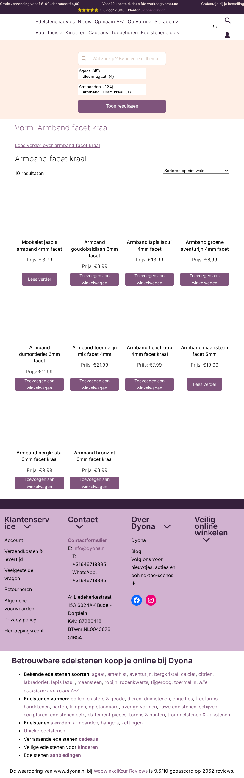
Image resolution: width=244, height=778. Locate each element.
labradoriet (36, 682)
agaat (98, 674)
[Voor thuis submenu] (61, 32)
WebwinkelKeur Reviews (121, 771)
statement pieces (107, 715)
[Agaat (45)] (112, 71)
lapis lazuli (63, 682)
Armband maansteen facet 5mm (204, 350)
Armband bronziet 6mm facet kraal (94, 456)
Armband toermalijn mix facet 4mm (94, 350)
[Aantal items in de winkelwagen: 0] (215, 27)
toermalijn (185, 682)
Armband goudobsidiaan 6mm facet (94, 248)
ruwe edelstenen (177, 707)
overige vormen (139, 707)
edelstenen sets (67, 715)
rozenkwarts (134, 682)
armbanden (85, 723)
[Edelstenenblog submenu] (178, 32)
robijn (110, 682)
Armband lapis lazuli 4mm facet (150, 245)
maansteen (89, 682)
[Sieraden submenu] (176, 21)
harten (59, 707)
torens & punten (147, 715)
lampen (78, 707)
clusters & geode (106, 698)
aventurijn (140, 674)
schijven (208, 707)
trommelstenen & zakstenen (199, 715)
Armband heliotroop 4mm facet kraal (149, 350)
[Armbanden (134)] (112, 87)
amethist (117, 674)
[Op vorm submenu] (149, 21)
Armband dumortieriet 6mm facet (39, 354)
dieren (134, 698)
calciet (188, 674)
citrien (205, 674)
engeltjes (183, 698)
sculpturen (35, 715)
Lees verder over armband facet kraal (57, 145)
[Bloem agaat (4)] (112, 76)
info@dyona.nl (89, 548)
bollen (77, 698)
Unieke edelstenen (44, 731)
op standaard (104, 707)
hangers (110, 723)
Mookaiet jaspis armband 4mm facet (39, 245)
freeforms (206, 698)
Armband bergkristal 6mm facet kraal (39, 456)
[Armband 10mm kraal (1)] (112, 92)
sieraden (60, 723)
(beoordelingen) (153, 10)
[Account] (227, 35)
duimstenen (157, 698)
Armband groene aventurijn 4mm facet (205, 245)
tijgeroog (161, 682)
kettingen (132, 723)
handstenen (37, 707)
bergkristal (166, 674)
